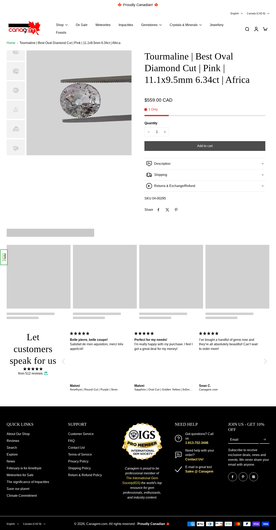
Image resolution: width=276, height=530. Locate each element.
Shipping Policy (79, 468)
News (11, 461)
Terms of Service (80, 454)
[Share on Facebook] (158, 209)
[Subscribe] (264, 439)
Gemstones (149, 25)
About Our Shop (18, 434)
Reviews (13, 440)
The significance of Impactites (28, 482)
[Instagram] (253, 476)
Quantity (150, 123)
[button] (3, 257)
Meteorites (103, 25)
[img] (33, 369)
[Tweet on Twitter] (167, 209)
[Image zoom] (79, 102)
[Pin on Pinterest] (176, 209)
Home (11, 43)
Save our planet (18, 488)
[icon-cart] (264, 29)
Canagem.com (96, 524)
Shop (60, 25)
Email (234, 439)
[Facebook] (232, 476)
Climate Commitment (22, 495)
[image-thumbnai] (16, 52)
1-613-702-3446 (196, 442)
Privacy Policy (78, 461)
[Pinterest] (243, 476)
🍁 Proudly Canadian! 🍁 (138, 5)
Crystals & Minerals (184, 25)
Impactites (126, 25)
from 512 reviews (30, 373)
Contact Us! (76, 447)
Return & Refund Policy (85, 475)
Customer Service (81, 434)
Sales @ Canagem (199, 471)
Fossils (61, 32)
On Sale (81, 25)
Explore (12, 454)
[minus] (149, 132)
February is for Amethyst (24, 468)
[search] (247, 29)
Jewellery (216, 25)
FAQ (71, 440)
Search (12, 447)
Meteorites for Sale (20, 475)
